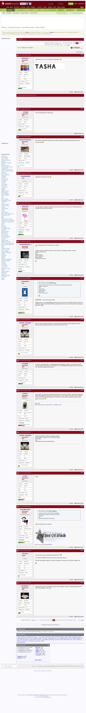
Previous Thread (46, 624)
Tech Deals (17, 7)
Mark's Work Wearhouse (7, 213)
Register (81, 3)
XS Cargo (3, 276)
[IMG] (37, 650)
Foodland (3, 181)
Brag (60, 10)
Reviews (50, 7)
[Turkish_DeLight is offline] (24, 333)
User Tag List (19, 39)
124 (80, 43)
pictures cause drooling (42, 639)
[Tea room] (70, 7)
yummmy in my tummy (34, 641)
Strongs (3, 258)
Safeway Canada (5, 248)
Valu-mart (3, 274)
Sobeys (3, 253)
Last (67, 45)
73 (65, 43)
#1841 (82, 432)
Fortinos (3, 183)
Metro (2, 217)
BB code (38, 647)
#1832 (82, 108)
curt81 (25, 476)
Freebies (33, 7)
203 (26, 420)
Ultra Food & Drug (5, 268)
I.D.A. (2, 196)
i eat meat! (44, 638)
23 (63, 43)
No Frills (3, 225)
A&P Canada (4, 157)
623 (57, 44)
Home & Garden (61, 7)
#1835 (82, 202)
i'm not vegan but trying (62, 638)
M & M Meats (4, 212)
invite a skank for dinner (74, 638)
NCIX (2, 224)
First (57, 43)
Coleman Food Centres (6, 169)
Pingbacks (20, 656)
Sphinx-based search (47, 697)
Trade (80, 10)
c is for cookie (41, 637)
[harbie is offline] (24, 404)
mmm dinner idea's (24, 639)
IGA (2, 197)
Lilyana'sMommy (25, 140)
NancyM (25, 206)
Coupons (23, 7)
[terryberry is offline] (24, 595)
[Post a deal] (82, 7)
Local (69, 10)
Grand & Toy (4, 187)
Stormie (25, 553)
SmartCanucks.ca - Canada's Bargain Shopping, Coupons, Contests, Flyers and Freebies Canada (56, 666)
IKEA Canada (4, 199)
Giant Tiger (4, 185)
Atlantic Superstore (6, 160)
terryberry (24, 586)
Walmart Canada (5, 275)
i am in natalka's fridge (35, 638)
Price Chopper (4, 235)
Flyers (28, 7)
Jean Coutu (4, 201)
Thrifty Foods (4, 266)
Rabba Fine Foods (5, 241)
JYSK (2, 203)
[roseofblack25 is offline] (24, 520)
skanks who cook (68, 639)
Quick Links (34, 13)
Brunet (3, 164)
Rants (54, 7)
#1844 (82, 550)
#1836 (82, 241)
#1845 (82, 582)
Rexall (2, 245)
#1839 (82, 360)
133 (49, 44)
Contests (39, 7)
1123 (61, 44)
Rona (2, 247)
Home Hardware (5, 193)
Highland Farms (5, 191)
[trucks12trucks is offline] (24, 255)
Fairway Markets (5, 175)
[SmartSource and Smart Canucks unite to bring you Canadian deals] (8, 147)
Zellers (3, 279)
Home (7, 7)
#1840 (82, 390)
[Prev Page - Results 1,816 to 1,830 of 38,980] (60, 43)
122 (74, 43)
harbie (25, 393)
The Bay (3, 262)
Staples (3, 256)
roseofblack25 (25, 509)
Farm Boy (3, 177)
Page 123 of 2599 (50, 43)
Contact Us (34, 666)
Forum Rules (38, 660)
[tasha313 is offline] (24, 67)
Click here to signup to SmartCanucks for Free (27, 95)
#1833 (82, 136)
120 (26, 83)
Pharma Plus (4, 233)
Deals (11, 7)
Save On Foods (5, 249)
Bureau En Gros (5, 165)
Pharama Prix (4, 232)
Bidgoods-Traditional (6, 162)
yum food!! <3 (25, 641)
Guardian (3, 188)
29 (25, 609)
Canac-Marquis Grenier (6, 166)
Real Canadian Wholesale (7, 244)
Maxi (2, 216)
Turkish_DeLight (25, 323)
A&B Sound (4, 156)
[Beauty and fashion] (73, 7)
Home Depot (4, 192)
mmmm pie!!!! (32, 639)
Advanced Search (77, 13)
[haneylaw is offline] (24, 292)
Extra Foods (4, 173)
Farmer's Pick (4, 179)
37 (25, 229)
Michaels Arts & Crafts (6, 219)
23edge (25, 112)
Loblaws (3, 207)
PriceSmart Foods (5, 236)
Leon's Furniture (5, 205)
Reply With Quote (79, 92)
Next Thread (55, 624)
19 (25, 350)
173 (52, 44)
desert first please (59, 637)
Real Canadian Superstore (7, 243)
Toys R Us (3, 267)
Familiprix (3, 176)
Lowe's (3, 211)
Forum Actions (24, 13)
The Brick (3, 263)
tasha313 (25, 58)
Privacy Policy (78, 666)
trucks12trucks (25, 244)
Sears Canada (4, 251)
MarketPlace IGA (5, 215)
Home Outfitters (5, 195)
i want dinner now (52, 638)
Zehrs (2, 278)
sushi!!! (74, 639)
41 (25, 266)
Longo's (3, 209)
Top (47, 10)
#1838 (82, 319)
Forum (10, 10)
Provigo (3, 239)
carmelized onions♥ (50, 637)
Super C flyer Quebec (6, 259)
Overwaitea (4, 227)
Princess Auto (4, 237)
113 (68, 43)
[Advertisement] (48, 102)
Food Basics (4, 180)
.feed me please (21, 637)
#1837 (82, 278)
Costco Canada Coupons (7, 171)
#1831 (82, 54)
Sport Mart (3, 255)
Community (16, 13)
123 (77, 43)
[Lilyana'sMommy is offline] (24, 149)
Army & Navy (4, 158)
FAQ (4, 13)
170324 (77, 48)
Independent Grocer (6, 200)
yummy (42, 641)
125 (46, 44)
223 (55, 44)
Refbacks (19, 657)
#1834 (82, 172)
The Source (4, 264)
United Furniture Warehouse (5, 272)
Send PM (71, 92)
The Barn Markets (5, 260)
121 (71, 43)
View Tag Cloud (21, 642)
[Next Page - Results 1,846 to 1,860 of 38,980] (65, 45)
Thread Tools (79, 52)
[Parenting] (78, 7)
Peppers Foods (5, 231)
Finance (45, 7)
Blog (4, 10)
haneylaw (25, 281)
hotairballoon (25, 176)
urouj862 (25, 363)
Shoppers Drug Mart (6, 252)
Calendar (8, 13)
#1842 (82, 472)
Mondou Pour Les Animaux (7, 220)
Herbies (3, 189)
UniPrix (3, 270)
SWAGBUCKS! (48, 544)
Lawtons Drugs (5, 204)
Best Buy (3, 161)
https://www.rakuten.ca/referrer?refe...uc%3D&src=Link (48, 404)
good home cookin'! (77, 637)
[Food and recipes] (75, 7)
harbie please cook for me (23, 638)
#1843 (82, 506)
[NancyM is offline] (24, 217)
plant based (51, 639)
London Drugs (4, 208)
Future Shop (4, 184)
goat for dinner (68, 637)
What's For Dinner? (27, 47)
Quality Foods (4, 240)
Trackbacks (38, 654)
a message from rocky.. (31, 637)
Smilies (38, 649)
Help (75, 3)
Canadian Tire (4, 168)
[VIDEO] (38, 652)
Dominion (3, 172)
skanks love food (59, 639)
